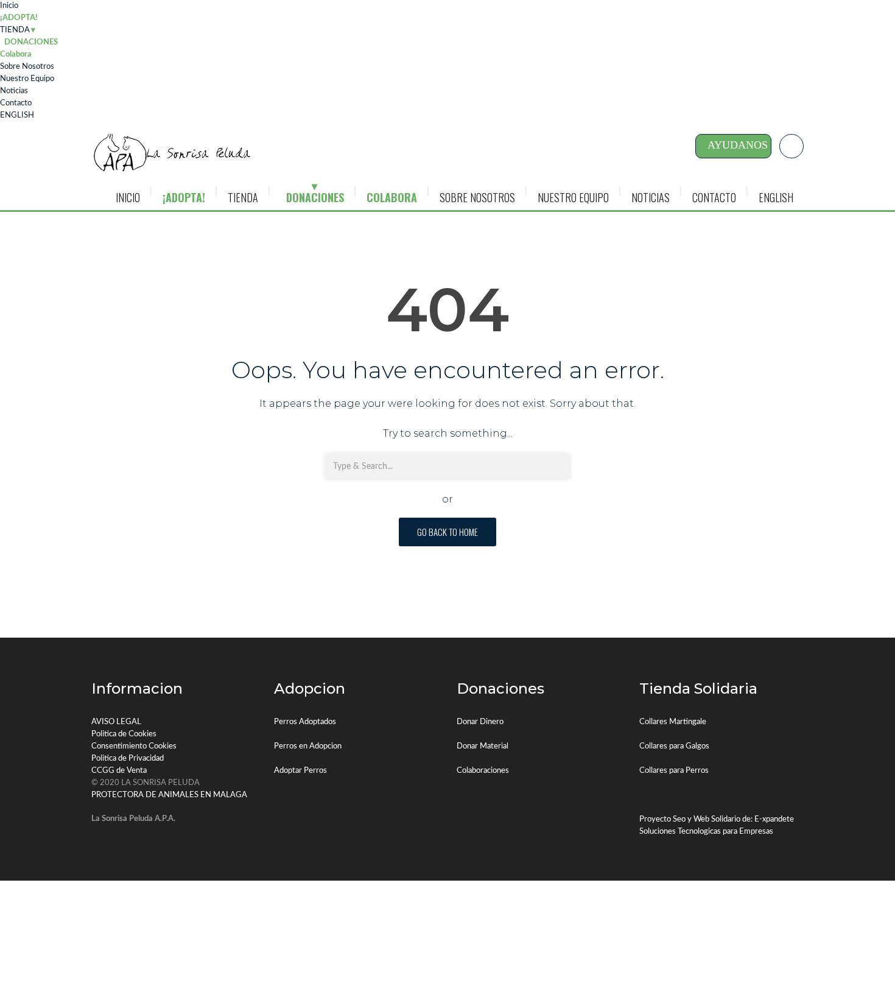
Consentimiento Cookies (134, 746)
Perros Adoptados (305, 722)
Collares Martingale (672, 722)
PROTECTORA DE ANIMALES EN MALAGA (169, 795)
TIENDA (15, 30)
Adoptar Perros (300, 771)
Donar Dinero (480, 722)
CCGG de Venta (119, 771)
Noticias (14, 91)
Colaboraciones (483, 771)
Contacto (16, 103)
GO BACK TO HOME (447, 531)
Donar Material (482, 746)
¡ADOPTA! (19, 18)
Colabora (16, 54)
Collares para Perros (674, 771)
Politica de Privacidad (127, 758)
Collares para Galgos (674, 746)
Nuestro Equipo (27, 79)
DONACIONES (315, 197)
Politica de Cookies (123, 734)
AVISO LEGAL (116, 722)
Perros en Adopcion (308, 746)
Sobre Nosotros (27, 67)
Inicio (9, 6)
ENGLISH (17, 115)
